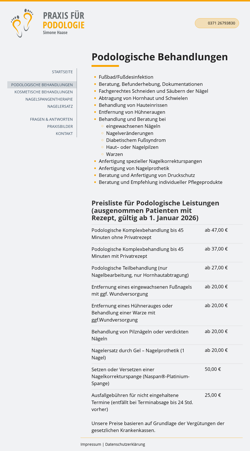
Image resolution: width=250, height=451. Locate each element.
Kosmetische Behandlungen (43, 91)
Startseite (62, 71)
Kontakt (64, 133)
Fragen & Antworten (51, 119)
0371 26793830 (221, 23)
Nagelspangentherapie (49, 99)
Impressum (91, 444)
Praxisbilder (60, 126)
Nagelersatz (60, 106)
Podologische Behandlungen (42, 84)
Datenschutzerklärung (125, 444)
